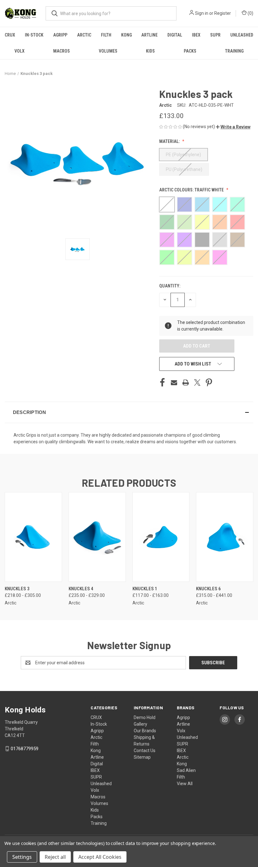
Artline (149, 34)
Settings (22, 856)
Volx (19, 51)
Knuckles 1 (144, 589)
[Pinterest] (209, 382)
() (250, 13)
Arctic (84, 34)
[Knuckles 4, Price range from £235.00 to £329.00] (97, 537)
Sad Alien (186, 770)
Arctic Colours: (191, 189)
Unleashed (241, 34)
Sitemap (142, 757)
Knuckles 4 (81, 589)
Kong (126, 34)
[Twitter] (197, 382)
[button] (233, 126)
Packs (190, 51)
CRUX (10, 34)
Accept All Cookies (99, 856)
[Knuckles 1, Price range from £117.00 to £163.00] (161, 537)
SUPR (215, 34)
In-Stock (34, 34)
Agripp (60, 34)
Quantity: (169, 285)
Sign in (201, 13)
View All (185, 783)
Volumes (108, 51)
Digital (174, 34)
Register (222, 13)
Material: (170, 141)
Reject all (55, 856)
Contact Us (144, 750)
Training (99, 823)
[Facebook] (162, 382)
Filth (106, 34)
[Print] (185, 382)
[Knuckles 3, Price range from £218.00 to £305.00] (33, 537)
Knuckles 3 (17, 589)
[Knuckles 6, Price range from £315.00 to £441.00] (224, 537)
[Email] (174, 382)
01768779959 (24, 748)
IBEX (196, 34)
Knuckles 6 (208, 589)
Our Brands (145, 730)
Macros (61, 51)
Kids (150, 51)
